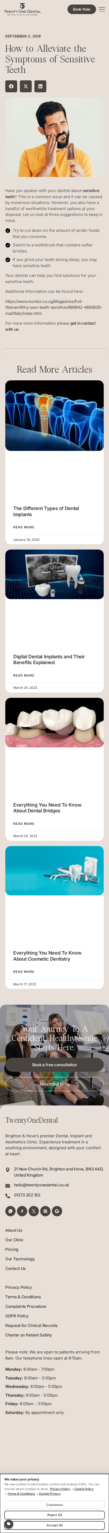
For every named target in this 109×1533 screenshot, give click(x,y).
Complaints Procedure (25, 1306)
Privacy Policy (18, 1287)
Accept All (55, 1525)
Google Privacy (50, 1494)
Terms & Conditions (23, 1296)
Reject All (54, 1515)
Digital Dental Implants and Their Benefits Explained (49, 659)
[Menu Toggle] (102, 9)
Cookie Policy (84, 1489)
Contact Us (15, 1268)
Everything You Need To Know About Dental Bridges (47, 808)
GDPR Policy (17, 1315)
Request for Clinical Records (31, 1325)
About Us (13, 1230)
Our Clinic (14, 1239)
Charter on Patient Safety (28, 1335)
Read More (23, 527)
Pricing (11, 1249)
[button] (11, 86)
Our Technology (20, 1258)
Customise (54, 1505)
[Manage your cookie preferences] (8, 1524)
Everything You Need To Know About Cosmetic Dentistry (47, 956)
